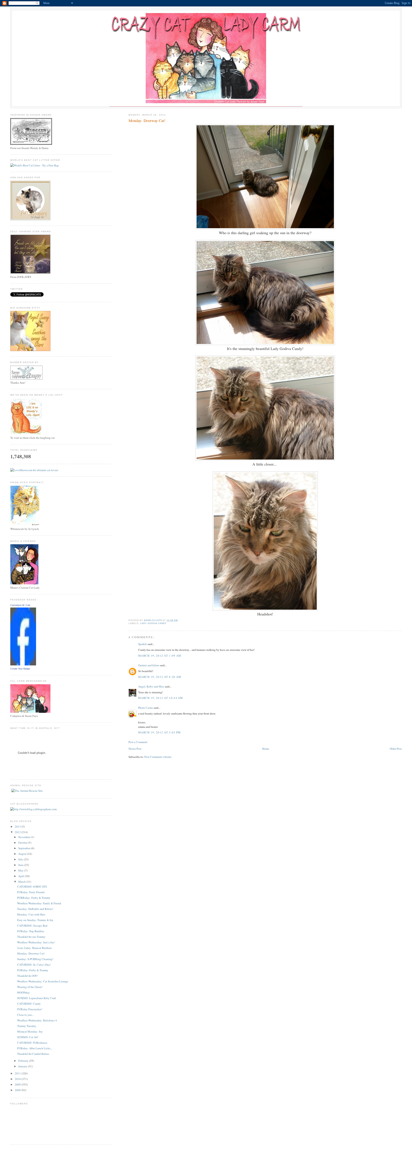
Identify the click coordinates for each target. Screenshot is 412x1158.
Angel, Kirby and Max (151, 686)
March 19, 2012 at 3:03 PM (159, 732)
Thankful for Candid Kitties (33, 1054)
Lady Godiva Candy (153, 623)
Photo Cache (145, 708)
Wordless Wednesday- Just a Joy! (36, 942)
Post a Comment (138, 742)
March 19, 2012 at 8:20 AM (159, 677)
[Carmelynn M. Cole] (23, 664)
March (22, 882)
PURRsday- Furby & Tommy (33, 898)
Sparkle (142, 644)
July (21, 859)
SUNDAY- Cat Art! (27, 1037)
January (23, 1066)
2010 (18, 1079)
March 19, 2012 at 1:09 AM (159, 655)
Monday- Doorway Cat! (31, 953)
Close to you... (25, 1015)
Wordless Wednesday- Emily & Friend (39, 903)
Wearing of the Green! (29, 987)
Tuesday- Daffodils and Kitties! (35, 909)
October (23, 842)
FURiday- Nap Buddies (30, 931)
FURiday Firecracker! (29, 1009)
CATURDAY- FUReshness (32, 1043)
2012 (18, 832)
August (22, 854)
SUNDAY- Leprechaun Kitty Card (36, 998)
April (21, 876)
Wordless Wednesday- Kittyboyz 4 (37, 1020)
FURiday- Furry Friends (31, 892)
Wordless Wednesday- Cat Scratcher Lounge (42, 981)
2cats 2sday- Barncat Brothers (34, 948)
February (23, 1061)
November (24, 837)
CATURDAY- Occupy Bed (32, 925)
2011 (18, 1073)
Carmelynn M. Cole (20, 605)
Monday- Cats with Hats (31, 914)
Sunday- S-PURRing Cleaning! (35, 959)
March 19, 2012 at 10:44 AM (160, 698)
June (21, 865)
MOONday (23, 992)
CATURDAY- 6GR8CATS (32, 886)
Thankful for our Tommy (31, 937)
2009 (18, 1084)
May (21, 870)
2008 (18, 1090)
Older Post (396, 749)
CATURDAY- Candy (29, 1004)
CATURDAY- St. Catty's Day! (34, 965)
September (24, 848)
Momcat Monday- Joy (30, 1031)
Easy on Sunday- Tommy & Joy (35, 920)
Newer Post (135, 749)
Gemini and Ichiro (148, 665)
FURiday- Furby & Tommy (32, 970)
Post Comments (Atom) (157, 757)
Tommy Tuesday (26, 1026)
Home (265, 749)
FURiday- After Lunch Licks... (34, 1048)
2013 (18, 826)
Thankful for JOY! (27, 976)
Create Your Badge (20, 668)
